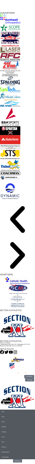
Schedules (4, 426)
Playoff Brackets (5, 452)
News (3, 442)
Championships (5, 457)
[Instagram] (15, 352)
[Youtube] (11, 352)
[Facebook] (2, 352)
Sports (3, 421)
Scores (3, 437)
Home (3, 411)
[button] (17, 220)
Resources (4, 447)
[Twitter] (6, 352)
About (3, 416)
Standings (4, 431)
